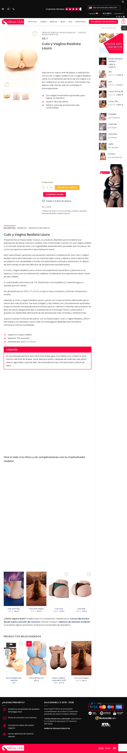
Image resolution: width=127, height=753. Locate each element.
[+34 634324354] (14, 9)
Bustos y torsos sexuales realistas (65, 211)
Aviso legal (48, 709)
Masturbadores (64, 213)
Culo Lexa (59, 609)
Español (92, 13)
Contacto (65, 714)
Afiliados (73, 714)
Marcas (53, 22)
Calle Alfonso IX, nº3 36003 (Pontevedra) (62, 719)
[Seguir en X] (121, 17)
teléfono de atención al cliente (74, 621)
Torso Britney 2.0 (36, 678)
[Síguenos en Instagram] (119, 17)
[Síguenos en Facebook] (117, 17)
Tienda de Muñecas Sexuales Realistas (58, 32)
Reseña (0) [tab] (22, 228)
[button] (123, 2)
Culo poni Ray (14, 609)
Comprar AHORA (55, 194)
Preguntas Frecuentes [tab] (39, 228)
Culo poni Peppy (36, 609)
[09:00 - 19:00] (8, 9)
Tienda (43, 22)
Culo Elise (81, 609)
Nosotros (80, 22)
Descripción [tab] (9, 228)
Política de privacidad (63, 709)
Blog (63, 22)
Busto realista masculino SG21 (59, 679)
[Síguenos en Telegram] (124, 17)
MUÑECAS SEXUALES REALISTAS (57, 728)
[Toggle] (44, 142)
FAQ (70, 22)
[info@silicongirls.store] (3, 9)
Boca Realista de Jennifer (13, 679)
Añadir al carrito (67, 187)
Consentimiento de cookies (55, 711)
